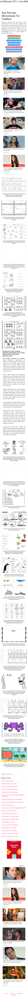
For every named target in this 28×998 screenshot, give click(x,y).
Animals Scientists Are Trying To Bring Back (12, 799)
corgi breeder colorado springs (14, 40)
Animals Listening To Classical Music (10, 819)
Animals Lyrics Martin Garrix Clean (10, 786)
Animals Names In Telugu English (10, 792)
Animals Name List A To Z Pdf (9, 827)
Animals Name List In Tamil (8, 822)
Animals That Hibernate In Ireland (10, 833)
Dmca (6, 993)
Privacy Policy (20, 993)
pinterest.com (9, 774)
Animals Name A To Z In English (9, 830)
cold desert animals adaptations (14, 51)
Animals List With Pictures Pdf (9, 810)
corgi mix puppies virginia (14, 36)
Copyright (14, 995)
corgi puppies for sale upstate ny (14, 49)
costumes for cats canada (14, 38)
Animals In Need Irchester (8, 781)
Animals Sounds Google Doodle (9, 783)
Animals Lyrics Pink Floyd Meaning (10, 825)
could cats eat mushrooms (14, 42)
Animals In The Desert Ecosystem (10, 789)
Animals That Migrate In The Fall (9, 836)
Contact (12, 993)
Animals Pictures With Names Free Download (12, 802)
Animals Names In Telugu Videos (9, 813)
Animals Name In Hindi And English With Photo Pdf (14, 808)
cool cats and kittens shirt (14, 45)
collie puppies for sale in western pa (14, 47)
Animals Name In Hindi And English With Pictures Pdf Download (13, 795)
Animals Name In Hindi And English (10, 816)
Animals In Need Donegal (8, 805)
